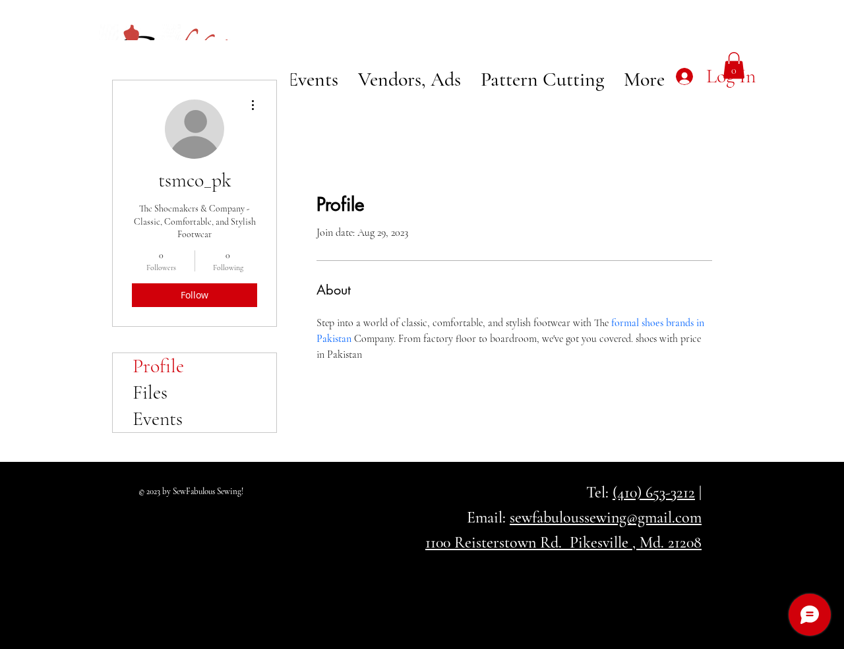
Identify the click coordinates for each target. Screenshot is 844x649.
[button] (734, 65)
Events (158, 419)
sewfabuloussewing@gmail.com (606, 517)
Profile (158, 366)
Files (150, 392)
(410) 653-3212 (654, 492)
